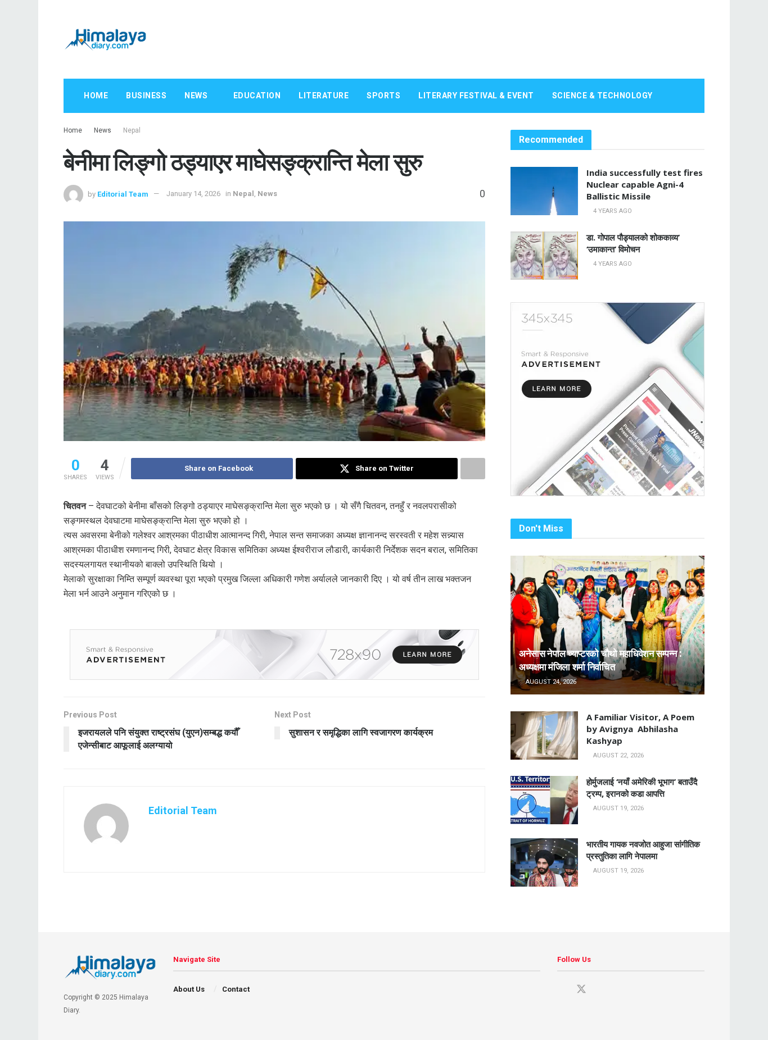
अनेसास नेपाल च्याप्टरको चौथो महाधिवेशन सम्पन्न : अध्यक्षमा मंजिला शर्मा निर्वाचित (600, 660)
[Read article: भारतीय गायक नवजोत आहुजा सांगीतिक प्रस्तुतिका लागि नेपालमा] (544, 862)
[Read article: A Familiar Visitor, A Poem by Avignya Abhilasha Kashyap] (544, 735)
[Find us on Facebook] (561, 989)
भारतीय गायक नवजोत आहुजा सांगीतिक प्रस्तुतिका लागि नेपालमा (643, 849)
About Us (189, 989)
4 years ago (611, 211)
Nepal (132, 130)
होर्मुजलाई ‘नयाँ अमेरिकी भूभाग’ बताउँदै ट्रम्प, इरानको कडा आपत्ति (642, 787)
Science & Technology (602, 95)
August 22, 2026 (617, 755)
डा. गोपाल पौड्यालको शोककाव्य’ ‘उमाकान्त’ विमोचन (633, 243)
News (195, 95)
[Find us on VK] (621, 989)
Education (257, 95)
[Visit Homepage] (105, 39)
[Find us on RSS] (640, 989)
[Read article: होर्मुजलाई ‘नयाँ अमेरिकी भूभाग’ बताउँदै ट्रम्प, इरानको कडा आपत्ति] (544, 800)
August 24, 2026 (550, 681)
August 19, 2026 (617, 808)
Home (96, 95)
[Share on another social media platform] (472, 468)
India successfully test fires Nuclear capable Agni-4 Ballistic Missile (644, 184)
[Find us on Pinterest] (602, 989)
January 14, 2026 (193, 193)
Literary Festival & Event (476, 95)
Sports (383, 95)
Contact (236, 989)
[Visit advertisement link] (274, 654)
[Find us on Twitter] (581, 989)
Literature (324, 95)
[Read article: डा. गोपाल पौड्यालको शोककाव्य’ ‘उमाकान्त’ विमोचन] (544, 255)
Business (146, 95)
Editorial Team (122, 193)
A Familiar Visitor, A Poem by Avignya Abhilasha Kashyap (640, 728)
